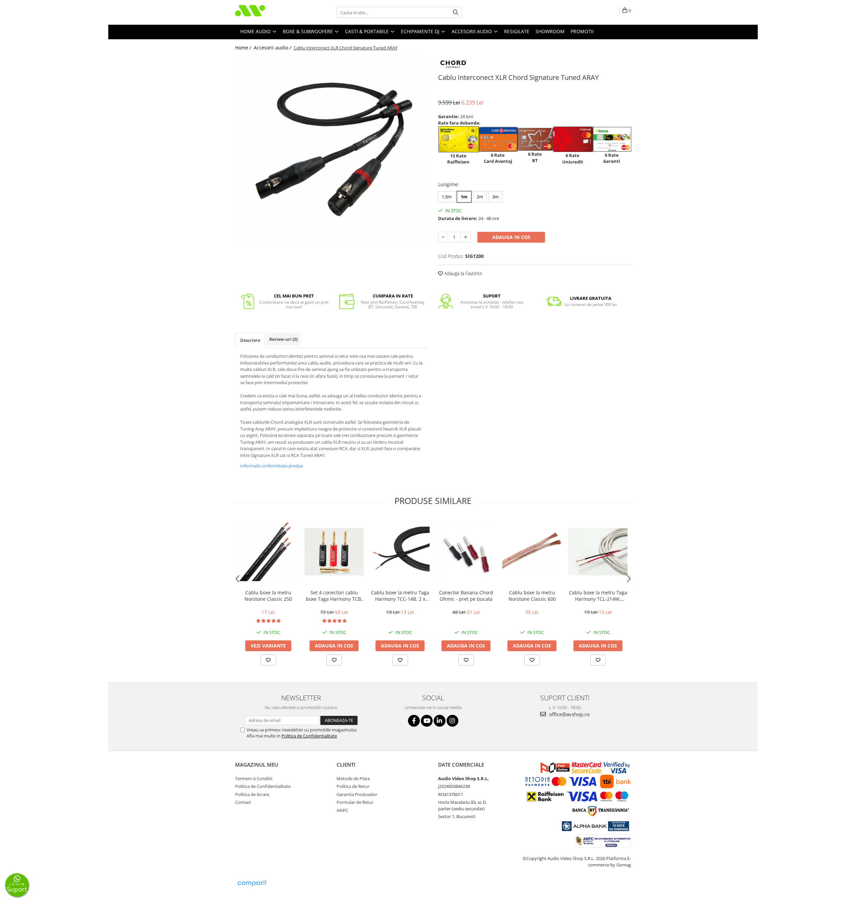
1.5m (447, 197)
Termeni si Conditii (253, 778)
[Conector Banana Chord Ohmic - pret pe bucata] (466, 551)
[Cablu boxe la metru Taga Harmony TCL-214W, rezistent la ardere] (598, 551)
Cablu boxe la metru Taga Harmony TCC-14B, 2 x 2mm (400, 595)
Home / (244, 47)
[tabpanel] (331, 151)
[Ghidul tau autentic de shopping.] (252, 883)
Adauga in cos (511, 237)
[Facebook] (414, 721)
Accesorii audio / (273, 47)
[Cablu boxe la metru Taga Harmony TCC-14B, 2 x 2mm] (400, 551)
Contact (243, 802)
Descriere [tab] (250, 340)
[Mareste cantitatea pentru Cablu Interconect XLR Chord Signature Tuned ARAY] (465, 237)
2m (480, 197)
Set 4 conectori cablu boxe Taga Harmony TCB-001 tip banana (334, 595)
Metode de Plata (353, 778)
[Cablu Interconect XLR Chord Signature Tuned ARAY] (331, 151)
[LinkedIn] (440, 721)
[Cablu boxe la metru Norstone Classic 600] (532, 551)
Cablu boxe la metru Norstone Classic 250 (268, 595)
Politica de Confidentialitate (309, 736)
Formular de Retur (355, 802)
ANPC (342, 810)
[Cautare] (456, 12)
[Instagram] (452, 721)
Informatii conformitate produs (271, 466)
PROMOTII (582, 31)
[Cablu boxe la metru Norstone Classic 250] (268, 551)
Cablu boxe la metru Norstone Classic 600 (532, 595)
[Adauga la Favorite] (268, 660)
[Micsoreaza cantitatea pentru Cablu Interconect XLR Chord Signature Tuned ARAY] (443, 237)
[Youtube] (427, 721)
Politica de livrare (252, 794)
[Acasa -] (269, 12)
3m (495, 197)
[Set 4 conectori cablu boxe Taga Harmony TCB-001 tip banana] (334, 551)
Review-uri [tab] (283, 339)
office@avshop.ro (569, 714)
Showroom (550, 31)
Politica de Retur (353, 786)
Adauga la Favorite (462, 273)
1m (464, 197)
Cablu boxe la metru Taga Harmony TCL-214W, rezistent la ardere (598, 595)
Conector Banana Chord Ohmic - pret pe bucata (466, 595)
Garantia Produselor (357, 794)
